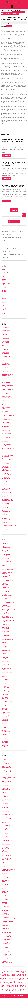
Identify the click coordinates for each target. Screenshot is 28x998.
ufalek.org (4, 866)
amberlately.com (5, 342)
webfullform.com (5, 565)
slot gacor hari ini (20, 975)
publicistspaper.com (6, 512)
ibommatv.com (5, 550)
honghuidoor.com (5, 591)
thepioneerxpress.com (6, 561)
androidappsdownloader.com (8, 612)
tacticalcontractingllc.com (7, 935)
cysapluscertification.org (7, 712)
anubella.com (5, 518)
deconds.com (5, 530)
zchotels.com (5, 489)
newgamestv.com (5, 843)
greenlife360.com (5, 555)
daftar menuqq (3, 982)
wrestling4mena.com (6, 621)
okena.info (4, 394)
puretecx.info (5, 686)
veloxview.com (5, 959)
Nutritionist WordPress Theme (10, 995)
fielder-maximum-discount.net (8, 636)
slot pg (17, 976)
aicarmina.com (5, 345)
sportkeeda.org (5, 900)
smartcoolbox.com (6, 929)
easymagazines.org (6, 906)
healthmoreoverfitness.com (7, 580)
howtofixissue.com (6, 562)
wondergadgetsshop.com (7, 389)
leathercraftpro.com (6, 910)
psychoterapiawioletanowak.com (9, 921)
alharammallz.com (6, 426)
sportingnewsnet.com (6, 836)
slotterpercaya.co (5, 928)
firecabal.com (5, 452)
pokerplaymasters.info (6, 768)
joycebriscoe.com (5, 344)
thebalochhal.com (6, 335)
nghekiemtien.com (6, 675)
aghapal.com (5, 404)
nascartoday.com (5, 479)
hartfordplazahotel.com (7, 737)
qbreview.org (4, 573)
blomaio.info (4, 702)
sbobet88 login (21, 989)
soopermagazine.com (6, 501)
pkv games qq (15, 986)
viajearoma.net (5, 408)
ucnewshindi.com (5, 782)
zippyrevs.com (5, 576)
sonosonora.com (5, 383)
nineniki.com (4, 594)
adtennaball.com (5, 598)
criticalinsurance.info (6, 606)
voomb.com (4, 854)
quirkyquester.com (6, 924)
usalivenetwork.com (6, 779)
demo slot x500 (16, 979)
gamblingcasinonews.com (7, 569)
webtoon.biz (4, 832)
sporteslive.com (5, 839)
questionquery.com (6, 661)
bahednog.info (5, 773)
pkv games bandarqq (6, 303)
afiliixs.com (4, 425)
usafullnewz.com (5, 327)
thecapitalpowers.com (6, 936)
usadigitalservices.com (7, 625)
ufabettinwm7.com (6, 948)
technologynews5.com (6, 492)
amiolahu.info (5, 690)
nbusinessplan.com (6, 554)
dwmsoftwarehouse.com (7, 442)
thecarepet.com (5, 763)
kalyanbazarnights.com (7, 588)
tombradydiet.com (6, 376)
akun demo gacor (5, 272)
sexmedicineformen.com (7, 925)
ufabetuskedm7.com (6, 954)
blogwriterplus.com (6, 764)
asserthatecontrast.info (7, 695)
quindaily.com (5, 514)
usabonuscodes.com (6, 497)
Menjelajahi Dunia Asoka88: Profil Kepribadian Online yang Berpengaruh (13, 164)
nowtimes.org (5, 719)
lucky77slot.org (5, 861)
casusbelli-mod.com (6, 379)
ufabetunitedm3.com (6, 951)
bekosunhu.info (5, 699)
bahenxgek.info (5, 774)
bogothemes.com (5, 370)
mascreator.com (5, 475)
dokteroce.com (5, 667)
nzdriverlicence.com (6, 482)
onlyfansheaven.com (6, 632)
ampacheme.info (5, 691)
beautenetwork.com (6, 521)
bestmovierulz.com (6, 360)
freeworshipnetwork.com (7, 420)
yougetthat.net (5, 807)
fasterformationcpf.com (7, 799)
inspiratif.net (4, 546)
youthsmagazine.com (6, 828)
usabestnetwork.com (6, 793)
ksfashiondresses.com (6, 878)
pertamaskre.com (5, 775)
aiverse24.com (5, 517)
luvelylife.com (5, 643)
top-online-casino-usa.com (7, 590)
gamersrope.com (5, 785)
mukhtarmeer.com (6, 478)
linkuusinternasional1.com (7, 385)
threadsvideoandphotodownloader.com (10, 777)
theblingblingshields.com (7, 840)
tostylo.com (4, 806)
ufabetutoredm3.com (6, 955)
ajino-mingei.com (5, 371)
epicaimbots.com (5, 445)
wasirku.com (4, 676)
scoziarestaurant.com (6, 507)
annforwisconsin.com (6, 348)
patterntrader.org (5, 880)
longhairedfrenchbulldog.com (8, 821)
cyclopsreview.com (6, 437)
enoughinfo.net (5, 726)
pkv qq (3, 301)
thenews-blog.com (6, 495)
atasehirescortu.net (6, 848)
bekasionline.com (5, 553)
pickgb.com (4, 876)
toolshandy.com (5, 651)
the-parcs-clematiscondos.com (8, 760)
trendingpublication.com (7, 943)
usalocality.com (5, 333)
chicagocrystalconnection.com (8, 743)
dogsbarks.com (5, 441)
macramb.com (5, 645)
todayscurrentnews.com (7, 939)
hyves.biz (4, 724)
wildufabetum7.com (6, 964)
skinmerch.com (5, 357)
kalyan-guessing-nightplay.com (8, 609)
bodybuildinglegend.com (7, 662)
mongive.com (5, 601)
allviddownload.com (6, 566)
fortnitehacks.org (5, 713)
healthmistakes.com (6, 877)
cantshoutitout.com (6, 557)
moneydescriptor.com (6, 826)
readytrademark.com (6, 504)
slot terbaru (21, 974)
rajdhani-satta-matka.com (7, 617)
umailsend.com (5, 796)
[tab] (12, 6)
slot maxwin (11, 978)
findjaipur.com (5, 349)
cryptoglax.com (5, 367)
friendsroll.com (5, 386)
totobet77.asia (5, 940)
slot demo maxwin (6, 283)
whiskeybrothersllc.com (7, 962)
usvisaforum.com (5, 359)
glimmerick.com (5, 352)
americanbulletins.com (6, 427)
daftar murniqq (11, 982)
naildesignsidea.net (6, 416)
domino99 (4, 269)
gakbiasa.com (5, 741)
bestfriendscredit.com (6, 398)
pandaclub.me (5, 732)
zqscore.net (4, 889)
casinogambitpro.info (6, 767)
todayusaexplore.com (6, 331)
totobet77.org (5, 942)
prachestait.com (5, 680)
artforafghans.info (6, 682)
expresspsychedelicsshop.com (8, 448)
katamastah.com (5, 888)
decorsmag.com (5, 568)
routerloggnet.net (5, 583)
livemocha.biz (5, 721)
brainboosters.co (5, 341)
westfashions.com (6, 650)
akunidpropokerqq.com (7, 396)
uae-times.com (5, 543)
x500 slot (9, 979)
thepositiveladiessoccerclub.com (8, 414)
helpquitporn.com (5, 462)
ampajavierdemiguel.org (7, 339)
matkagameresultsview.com (8, 602)
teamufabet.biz (5, 564)
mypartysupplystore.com (7, 346)
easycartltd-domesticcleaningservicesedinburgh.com (13, 532)
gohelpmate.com (5, 616)
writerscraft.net (5, 618)
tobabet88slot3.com (6, 937)
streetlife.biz (4, 723)
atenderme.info (5, 697)
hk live (3, 292)
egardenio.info (5, 893)
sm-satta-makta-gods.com (7, 499)
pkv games (4, 314)
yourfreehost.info (5, 372)
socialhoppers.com (6, 627)
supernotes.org (5, 884)
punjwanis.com (5, 759)
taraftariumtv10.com (6, 660)
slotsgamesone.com (6, 586)
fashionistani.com (5, 449)
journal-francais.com (6, 668)
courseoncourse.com (6, 770)
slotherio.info (4, 710)
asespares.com (5, 429)
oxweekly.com (5, 647)
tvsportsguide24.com (6, 856)
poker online (4, 309)
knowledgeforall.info (6, 623)
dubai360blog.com (6, 859)
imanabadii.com (5, 745)
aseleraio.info (5, 891)
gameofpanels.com (6, 610)
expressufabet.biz (6, 558)
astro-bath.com (5, 403)
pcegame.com (5, 485)
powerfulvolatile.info (6, 706)
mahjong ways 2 (5, 981)
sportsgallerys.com (6, 844)
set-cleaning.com (5, 510)
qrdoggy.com (5, 871)
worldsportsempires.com (7, 885)
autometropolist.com (6, 433)
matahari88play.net (6, 825)
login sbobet (4, 291)
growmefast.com (5, 862)
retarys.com (4, 797)
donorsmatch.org (5, 717)
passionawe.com (5, 917)
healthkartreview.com (6, 460)
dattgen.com (4, 438)
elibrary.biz (4, 400)
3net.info (4, 392)
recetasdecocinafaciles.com (8, 415)
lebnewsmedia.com (6, 382)
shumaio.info (4, 709)
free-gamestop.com (6, 788)
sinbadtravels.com (6, 789)
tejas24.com (4, 678)
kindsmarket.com (5, 642)
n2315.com (4, 629)
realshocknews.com (6, 874)
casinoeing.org (5, 720)
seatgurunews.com (6, 390)
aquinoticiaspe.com (6, 819)
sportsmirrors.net (5, 845)
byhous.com (4, 735)
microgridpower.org (6, 911)
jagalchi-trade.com (6, 361)
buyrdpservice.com (6, 803)
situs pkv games (5, 299)
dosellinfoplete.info (6, 704)
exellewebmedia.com (6, 786)
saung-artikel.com (6, 814)
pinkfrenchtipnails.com (6, 841)
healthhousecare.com (6, 459)
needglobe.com (5, 914)
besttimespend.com (6, 902)
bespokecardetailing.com (7, 397)
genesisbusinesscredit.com (7, 639)
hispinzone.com (5, 587)
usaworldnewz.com (6, 330)
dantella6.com (5, 584)
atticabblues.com (5, 431)
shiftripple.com (5, 926)
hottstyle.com (5, 466)
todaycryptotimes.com (6, 496)
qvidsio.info (4, 708)
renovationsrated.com (6, 506)
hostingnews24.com (6, 464)
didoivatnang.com (6, 440)
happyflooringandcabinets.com (8, 869)
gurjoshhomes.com (6, 375)
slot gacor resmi (11, 975)
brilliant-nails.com (5, 664)
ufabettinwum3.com (6, 950)
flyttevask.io (4, 734)
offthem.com (4, 548)
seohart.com (4, 508)
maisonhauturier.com (6, 474)
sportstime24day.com (6, 837)
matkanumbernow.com (7, 577)
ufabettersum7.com (6, 947)
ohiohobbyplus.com (6, 368)
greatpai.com (5, 418)
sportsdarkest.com (6, 830)
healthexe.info (5, 684)
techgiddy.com (5, 778)
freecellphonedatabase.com (8, 784)
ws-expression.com (6, 488)
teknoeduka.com (5, 493)
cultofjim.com (5, 350)
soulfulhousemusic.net (6, 932)
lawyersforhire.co (5, 822)
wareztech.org (5, 792)
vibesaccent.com (5, 338)
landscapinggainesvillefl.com (8, 473)
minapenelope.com (6, 364)
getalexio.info (5, 896)
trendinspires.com (6, 654)
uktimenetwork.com (6, 328)
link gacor (4, 279)
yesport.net (4, 804)
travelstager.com (5, 653)
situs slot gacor (6, 974)
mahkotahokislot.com (6, 863)
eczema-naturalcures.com (7, 401)
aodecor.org (4, 716)
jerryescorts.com (5, 851)
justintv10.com (5, 669)
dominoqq (4, 306)
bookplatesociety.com (6, 381)
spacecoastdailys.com (6, 503)
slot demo (4, 284)
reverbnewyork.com (6, 356)
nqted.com (4, 481)
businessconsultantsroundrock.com (9, 525)
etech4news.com (5, 447)
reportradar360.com (6, 657)
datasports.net (5, 847)
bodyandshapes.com (6, 523)
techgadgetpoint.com (6, 855)
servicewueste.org (6, 575)
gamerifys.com (5, 544)
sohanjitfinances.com (6, 931)
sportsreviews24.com (6, 858)
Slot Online (9, 12)
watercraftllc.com (5, 422)
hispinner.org (5, 605)
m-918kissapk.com (6, 738)
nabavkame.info (5, 739)
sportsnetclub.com (6, 808)
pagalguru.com (5, 484)
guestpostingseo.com (6, 766)
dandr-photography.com (7, 665)
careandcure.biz (5, 903)
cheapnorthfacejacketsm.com (8, 374)
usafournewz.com (6, 334)
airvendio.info (5, 683)
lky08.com (4, 634)
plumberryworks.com (6, 920)
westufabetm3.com (6, 961)
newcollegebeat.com (6, 355)
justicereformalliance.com (7, 366)
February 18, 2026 (7, 21)
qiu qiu (3, 313)
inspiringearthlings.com (7, 469)
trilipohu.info (4, 746)
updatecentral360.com (6, 887)
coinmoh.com (5, 436)
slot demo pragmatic (19, 978)
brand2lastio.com (5, 624)
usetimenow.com (5, 613)
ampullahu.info (5, 693)
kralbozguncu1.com (6, 471)
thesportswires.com (6, 833)
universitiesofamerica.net (7, 570)
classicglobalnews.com (7, 526)
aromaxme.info (5, 694)
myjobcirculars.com (6, 579)
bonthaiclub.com (5, 378)
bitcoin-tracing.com (6, 522)
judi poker (4, 275)
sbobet (26, 974)
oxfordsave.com (5, 811)
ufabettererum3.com (6, 944)
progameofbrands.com (7, 572)
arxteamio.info (5, 895)
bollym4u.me (4, 730)
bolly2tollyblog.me (6, 731)
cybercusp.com (5, 528)
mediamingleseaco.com (7, 672)
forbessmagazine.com (6, 453)
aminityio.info (5, 689)
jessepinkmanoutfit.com (7, 795)
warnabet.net (5, 728)
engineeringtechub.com (7, 850)
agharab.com (5, 411)
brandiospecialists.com (7, 595)
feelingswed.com (5, 451)
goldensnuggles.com (6, 800)
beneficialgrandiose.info (7, 701)
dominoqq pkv (5, 302)
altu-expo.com (5, 405)
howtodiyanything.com (6, 467)
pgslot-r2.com (5, 486)
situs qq (3, 310)
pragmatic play (3, 978)
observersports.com (6, 817)
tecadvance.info (5, 687)
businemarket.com (6, 823)
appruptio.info (5, 748)
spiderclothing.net (6, 387)
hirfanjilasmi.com (5, 907)
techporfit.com (5, 551)
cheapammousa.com (6, 412)
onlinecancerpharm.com (7, 865)
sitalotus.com (5, 882)
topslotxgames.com (6, 581)
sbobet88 (4, 273)
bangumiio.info (5, 698)
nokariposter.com (5, 607)
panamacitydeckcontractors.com (9, 649)
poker (3, 276)
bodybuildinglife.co (6, 870)
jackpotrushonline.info (6, 781)
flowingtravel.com (5, 592)
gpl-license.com (5, 456)
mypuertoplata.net (6, 559)
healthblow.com (5, 614)
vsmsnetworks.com (6, 547)
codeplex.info (5, 393)
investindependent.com (7, 470)
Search (14, 210)
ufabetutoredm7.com (6, 957)
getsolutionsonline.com (7, 603)
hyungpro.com (5, 834)
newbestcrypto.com (6, 810)
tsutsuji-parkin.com (6, 409)
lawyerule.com (5, 671)
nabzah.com (4, 599)
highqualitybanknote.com (7, 463)
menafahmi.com (5, 477)
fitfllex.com (4, 638)
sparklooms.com (5, 933)
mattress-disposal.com (7, 867)
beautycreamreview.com (7, 434)
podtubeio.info (5, 705)
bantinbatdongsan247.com (7, 771)
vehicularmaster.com (6, 337)
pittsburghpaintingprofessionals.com (9, 918)
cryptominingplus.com (6, 818)
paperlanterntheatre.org (7, 419)
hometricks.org (5, 909)
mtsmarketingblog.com (7, 673)
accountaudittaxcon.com (7, 898)
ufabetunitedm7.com (6, 953)
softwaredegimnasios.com (7, 500)
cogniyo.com (4, 904)
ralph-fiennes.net (5, 635)
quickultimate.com (6, 922)
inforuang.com (5, 640)
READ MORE (7, 156)
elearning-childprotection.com (8, 620)
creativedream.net (6, 628)
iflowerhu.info (5, 742)
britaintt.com (4, 529)
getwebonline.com (6, 631)
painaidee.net (5, 829)
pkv (3, 277)
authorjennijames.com (6, 407)
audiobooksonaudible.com (7, 519)
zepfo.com (4, 490)
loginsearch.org (5, 715)
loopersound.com (5, 363)
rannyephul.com (5, 656)
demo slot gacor (5, 280)
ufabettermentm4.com (6, 946)
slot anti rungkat (23, 976)
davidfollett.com (5, 353)
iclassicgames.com (6, 812)
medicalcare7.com (6, 596)
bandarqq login (4, 983)
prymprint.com (5, 899)
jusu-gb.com (4, 762)
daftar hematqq (19, 982)
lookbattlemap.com (6, 801)
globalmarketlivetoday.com (7, 455)
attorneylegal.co (5, 852)
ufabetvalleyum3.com (6, 958)
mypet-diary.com (5, 646)
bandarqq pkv (5, 290)
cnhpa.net (4, 881)
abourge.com (5, 423)
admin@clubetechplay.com (18, 21)
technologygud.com (6, 873)
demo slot (4, 287)
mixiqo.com (4, 913)
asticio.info (4, 892)
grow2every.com (5, 458)
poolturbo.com (5, 679)
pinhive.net (4, 727)
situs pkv (4, 298)
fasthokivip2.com (5, 815)
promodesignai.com (6, 511)
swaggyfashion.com (6, 658)
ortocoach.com (5, 915)
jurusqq (3, 270)
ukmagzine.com (5, 790)
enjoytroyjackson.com (6, 444)
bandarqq (4, 308)
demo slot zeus (5, 281)
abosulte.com (5, 515)
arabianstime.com (6, 430)
